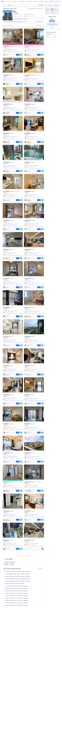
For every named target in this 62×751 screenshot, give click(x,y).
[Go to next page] (29, 553)
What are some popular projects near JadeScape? (15, 583)
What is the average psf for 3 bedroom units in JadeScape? (17, 600)
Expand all (40, 568)
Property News (41, 1)
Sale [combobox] (4, 5)
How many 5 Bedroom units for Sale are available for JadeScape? (18, 581)
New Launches (21, 1)
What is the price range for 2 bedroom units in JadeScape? (17, 588)
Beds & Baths (56, 5)
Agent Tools (47, 1)
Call (18, 54)
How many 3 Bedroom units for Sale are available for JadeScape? (18, 576)
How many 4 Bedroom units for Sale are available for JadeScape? (18, 578)
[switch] (43, 8)
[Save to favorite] (21, 29)
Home (17, 555)
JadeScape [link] (28, 555)
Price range (50, 5)
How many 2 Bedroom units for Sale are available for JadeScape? (18, 573)
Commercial (36, 1)
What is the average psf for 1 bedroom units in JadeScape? (17, 595)
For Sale (21, 555)
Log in (60, 1)
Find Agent (15, 1)
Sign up (57, 1)
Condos (24, 555)
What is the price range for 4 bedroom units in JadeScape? (17, 593)
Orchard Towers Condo (48, 35)
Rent (9, 1)
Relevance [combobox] (40, 25)
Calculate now (24, 21)
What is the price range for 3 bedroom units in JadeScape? (17, 590)
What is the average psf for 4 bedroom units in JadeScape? (17, 602)
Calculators (31, 1)
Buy (6, 1)
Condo (45, 5)
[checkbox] (19, 29)
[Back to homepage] (2, 1)
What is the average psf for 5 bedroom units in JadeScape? (17, 605)
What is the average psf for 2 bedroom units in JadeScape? (17, 598)
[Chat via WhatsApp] (21, 55)
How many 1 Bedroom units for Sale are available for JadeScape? (18, 571)
